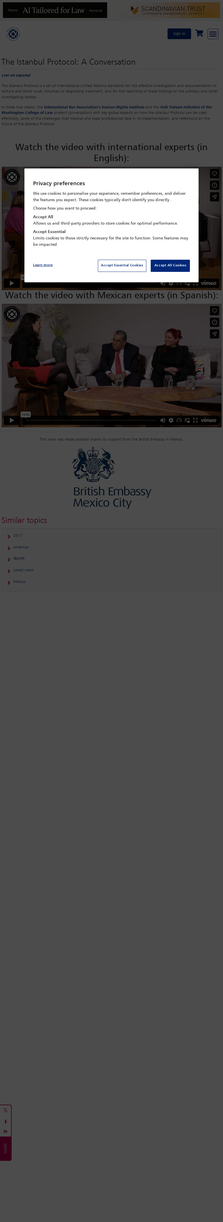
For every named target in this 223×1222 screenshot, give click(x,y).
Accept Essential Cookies (122, 265)
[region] (111, 225)
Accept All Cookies (170, 265)
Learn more (43, 265)
